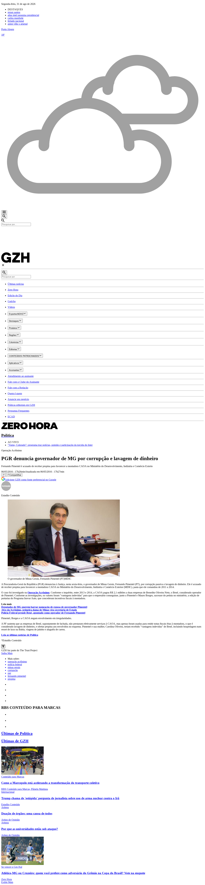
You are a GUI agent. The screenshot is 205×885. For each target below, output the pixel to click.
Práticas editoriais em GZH (21, 405)
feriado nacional (16, 21)
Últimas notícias (16, 284)
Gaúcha (12, 301)
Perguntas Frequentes (18, 410)
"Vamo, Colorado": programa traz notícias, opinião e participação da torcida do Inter (50, 445)
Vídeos (11, 307)
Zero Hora (13, 289)
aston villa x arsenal (18, 23)
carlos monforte (15, 18)
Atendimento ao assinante (21, 376)
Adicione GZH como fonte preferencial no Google (30, 479)
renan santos (14, 12)
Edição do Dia (15, 295)
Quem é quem (15, 393)
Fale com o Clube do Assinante (23, 382)
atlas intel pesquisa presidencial (23, 15)
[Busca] (4, 216)
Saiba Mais (6, 653)
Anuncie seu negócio (18, 399)
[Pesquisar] (4, 272)
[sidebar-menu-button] (4, 212)
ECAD (11, 416)
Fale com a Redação (18, 387)
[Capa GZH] (102, 231)
